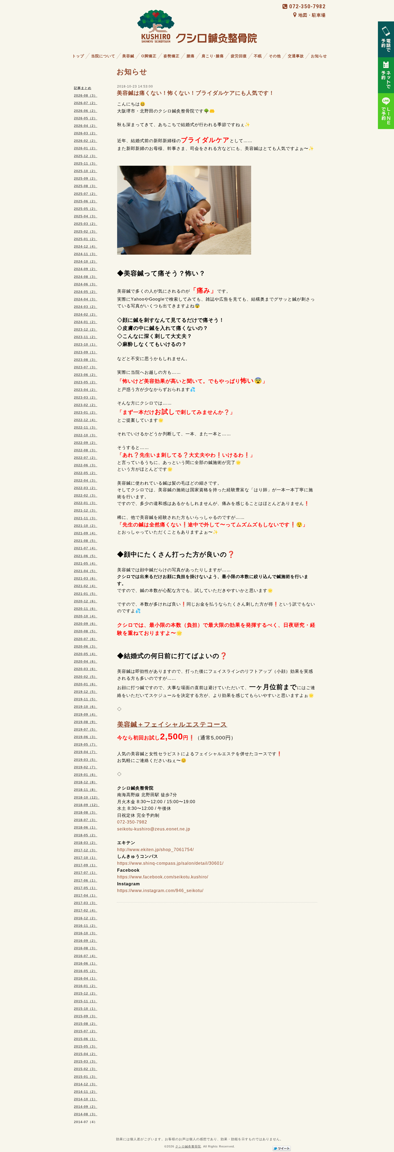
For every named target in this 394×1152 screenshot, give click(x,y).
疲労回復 (239, 56)
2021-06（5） (85, 556)
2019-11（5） (85, 699)
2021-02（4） (85, 586)
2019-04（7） (85, 752)
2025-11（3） (85, 163)
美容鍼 (128, 56)
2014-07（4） (85, 1122)
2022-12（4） (85, 420)
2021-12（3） (85, 510)
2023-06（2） (85, 375)
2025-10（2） (85, 171)
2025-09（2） (85, 178)
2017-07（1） (85, 873)
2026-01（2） (85, 148)
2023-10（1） (85, 344)
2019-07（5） (85, 729)
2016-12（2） (85, 918)
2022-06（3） (85, 465)
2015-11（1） (85, 1001)
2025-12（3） (85, 156)
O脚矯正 (149, 56)
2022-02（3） (85, 495)
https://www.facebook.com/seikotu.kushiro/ (162, 877)
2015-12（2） (85, 993)
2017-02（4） (85, 910)
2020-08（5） (85, 631)
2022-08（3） (85, 450)
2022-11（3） (85, 427)
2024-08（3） (85, 277)
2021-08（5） (85, 541)
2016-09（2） (85, 941)
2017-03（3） (85, 903)
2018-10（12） (86, 797)
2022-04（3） (85, 480)
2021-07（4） (85, 548)
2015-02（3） (85, 1069)
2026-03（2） (85, 133)
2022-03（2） (85, 488)
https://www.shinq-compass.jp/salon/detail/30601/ (170, 863)
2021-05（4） (85, 563)
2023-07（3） (85, 367)
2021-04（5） (85, 571)
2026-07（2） (85, 103)
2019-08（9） (85, 722)
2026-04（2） (85, 126)
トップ (78, 56)
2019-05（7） (85, 744)
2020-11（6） (85, 609)
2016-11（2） (85, 926)
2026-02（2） (85, 141)
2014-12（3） (85, 1084)
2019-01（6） (85, 775)
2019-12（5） (85, 692)
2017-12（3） (85, 850)
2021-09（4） (85, 533)
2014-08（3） (85, 1114)
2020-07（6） (85, 639)
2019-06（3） (85, 737)
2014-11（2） (85, 1092)
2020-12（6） (85, 601)
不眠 (258, 56)
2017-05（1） (85, 888)
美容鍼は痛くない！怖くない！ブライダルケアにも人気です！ (195, 93)
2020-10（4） (85, 616)
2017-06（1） (85, 880)
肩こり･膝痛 (213, 56)
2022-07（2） (85, 458)
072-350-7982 (307, 6)
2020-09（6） (85, 624)
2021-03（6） (85, 578)
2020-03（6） (85, 669)
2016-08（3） (85, 948)
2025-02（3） (85, 231)
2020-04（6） (85, 661)
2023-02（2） (85, 405)
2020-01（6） (85, 684)
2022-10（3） (85, 435)
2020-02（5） (85, 677)
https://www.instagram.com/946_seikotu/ (160, 890)
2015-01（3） (85, 1077)
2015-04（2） (85, 1054)
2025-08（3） (85, 186)
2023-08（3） (85, 360)
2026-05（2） (85, 118)
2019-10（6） (85, 707)
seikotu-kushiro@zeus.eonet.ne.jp (153, 829)
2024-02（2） (85, 314)
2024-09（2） (85, 269)
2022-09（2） (85, 443)
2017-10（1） (85, 858)
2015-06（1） (85, 1039)
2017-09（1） (85, 865)
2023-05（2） (85, 382)
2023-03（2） (85, 397)
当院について (103, 56)
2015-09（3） (85, 1016)
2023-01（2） (85, 412)
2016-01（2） (85, 986)
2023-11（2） (85, 337)
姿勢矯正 (171, 56)
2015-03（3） (85, 1061)
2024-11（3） (85, 254)
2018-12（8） (85, 782)
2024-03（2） (85, 307)
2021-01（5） (85, 594)
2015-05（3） (85, 1046)
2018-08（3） (85, 812)
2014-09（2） (85, 1107)
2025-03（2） (85, 224)
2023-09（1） (85, 352)
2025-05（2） (85, 209)
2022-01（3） (85, 503)
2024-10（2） (85, 261)
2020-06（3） (85, 646)
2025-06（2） (85, 201)
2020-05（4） (85, 654)
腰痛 (191, 56)
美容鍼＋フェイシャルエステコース (172, 724)
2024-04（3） (85, 299)
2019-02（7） (85, 767)
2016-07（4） (85, 956)
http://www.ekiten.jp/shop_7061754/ (155, 849)
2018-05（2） (85, 835)
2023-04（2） (85, 390)
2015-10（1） (85, 1009)
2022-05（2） (85, 473)
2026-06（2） (85, 111)
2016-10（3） (85, 933)
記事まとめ (82, 88)
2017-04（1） (85, 895)
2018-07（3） (85, 820)
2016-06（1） (85, 963)
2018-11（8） (85, 790)
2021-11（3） (85, 518)
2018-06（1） (85, 827)
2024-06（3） (85, 284)
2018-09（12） (86, 805)
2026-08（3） (85, 95)
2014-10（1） (85, 1099)
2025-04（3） (85, 216)
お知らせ (319, 56)
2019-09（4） (85, 714)
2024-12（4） (85, 246)
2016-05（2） (85, 971)
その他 (275, 56)
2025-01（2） (85, 239)
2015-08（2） (85, 1024)
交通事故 (296, 56)
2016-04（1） (85, 978)
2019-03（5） (85, 760)
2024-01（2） (85, 322)
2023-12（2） (85, 329)
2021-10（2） (85, 526)
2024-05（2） (85, 292)
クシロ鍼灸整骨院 (188, 1146)
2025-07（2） (85, 194)
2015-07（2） (85, 1031)
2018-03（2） (85, 843)
